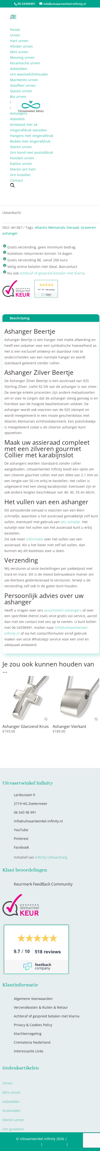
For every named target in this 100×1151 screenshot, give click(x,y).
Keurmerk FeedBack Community (43, 884)
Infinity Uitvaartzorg (51, 857)
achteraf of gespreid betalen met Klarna (52, 273)
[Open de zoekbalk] (12, 185)
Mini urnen (11, 1092)
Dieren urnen (13, 1119)
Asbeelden (11, 1101)
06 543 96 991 (25, 812)
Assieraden (11, 1110)
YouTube (21, 829)
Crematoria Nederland (32, 1042)
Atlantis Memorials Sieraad (57, 227)
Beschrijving (20, 318)
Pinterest (21, 838)
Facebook (21, 847)
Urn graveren (13, 1129)
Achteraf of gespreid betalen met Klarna (46, 1016)
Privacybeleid (54, 1144)
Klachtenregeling (28, 1033)
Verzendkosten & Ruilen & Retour (41, 1007)
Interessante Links (28, 1051)
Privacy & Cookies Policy (33, 1025)
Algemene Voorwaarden (33, 998)
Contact (75, 1144)
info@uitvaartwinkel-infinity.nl (38, 821)
